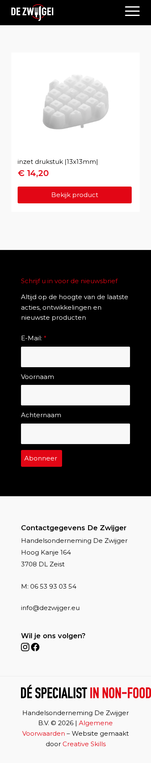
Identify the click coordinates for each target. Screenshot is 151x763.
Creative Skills (84, 744)
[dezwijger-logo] (32, 12)
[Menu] (128, 11)
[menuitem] (128, 11)
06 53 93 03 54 (53, 586)
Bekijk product (74, 195)
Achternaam (41, 415)
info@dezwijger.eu (50, 608)
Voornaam (37, 377)
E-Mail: (34, 338)
